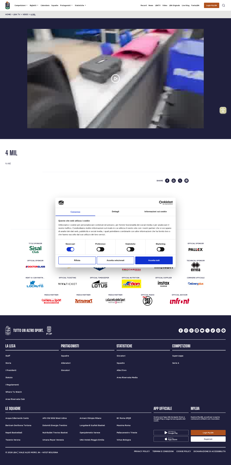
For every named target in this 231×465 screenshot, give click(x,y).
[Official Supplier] (163, 284)
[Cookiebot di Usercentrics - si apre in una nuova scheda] (161, 203)
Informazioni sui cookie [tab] (156, 211)
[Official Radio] (147, 301)
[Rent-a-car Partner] (35, 284)
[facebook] (167, 181)
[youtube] (202, 330)
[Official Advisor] (179, 301)
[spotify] (223, 330)
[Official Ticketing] (67, 284)
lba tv (16, 14)
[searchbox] (115, 3)
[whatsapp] (174, 181)
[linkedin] (186, 181)
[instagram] (186, 330)
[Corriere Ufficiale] (195, 284)
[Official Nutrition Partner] (131, 284)
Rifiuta (77, 260)
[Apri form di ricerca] (223, 5)
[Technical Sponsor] (195, 266)
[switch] (100, 249)
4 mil (33, 14)
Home (8, 14)
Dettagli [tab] (115, 211)
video (25, 14)
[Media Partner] (51, 301)
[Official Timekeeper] (99, 284)
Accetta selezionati (115, 260)
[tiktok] (213, 330)
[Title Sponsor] (35, 249)
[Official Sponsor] (195, 249)
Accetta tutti (154, 260)
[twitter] (180, 181)
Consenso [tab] (75, 212)
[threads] (191, 330)
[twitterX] (207, 330)
